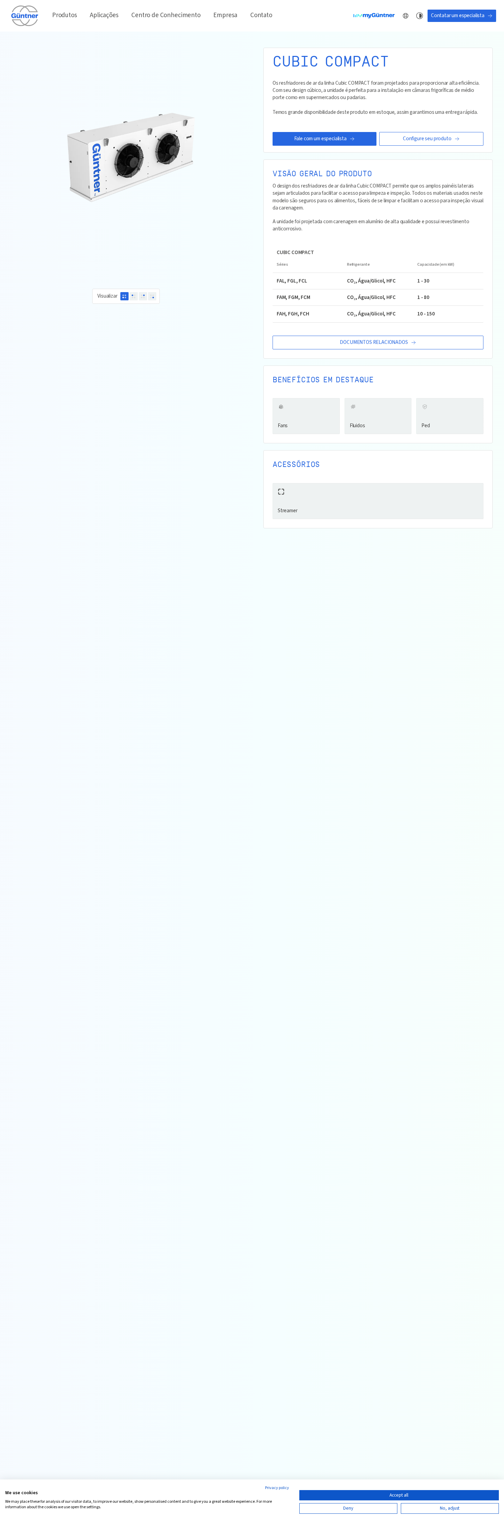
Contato (261, 15)
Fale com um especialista (320, 138)
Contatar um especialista (457, 15)
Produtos (64, 15)
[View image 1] (124, 296)
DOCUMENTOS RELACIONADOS (374, 342)
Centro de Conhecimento (165, 15)
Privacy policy (277, 1488)
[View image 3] (143, 296)
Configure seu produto (427, 138)
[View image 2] (134, 296)
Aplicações (104, 15)
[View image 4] (152, 296)
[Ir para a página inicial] (25, 15)
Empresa (225, 15)
